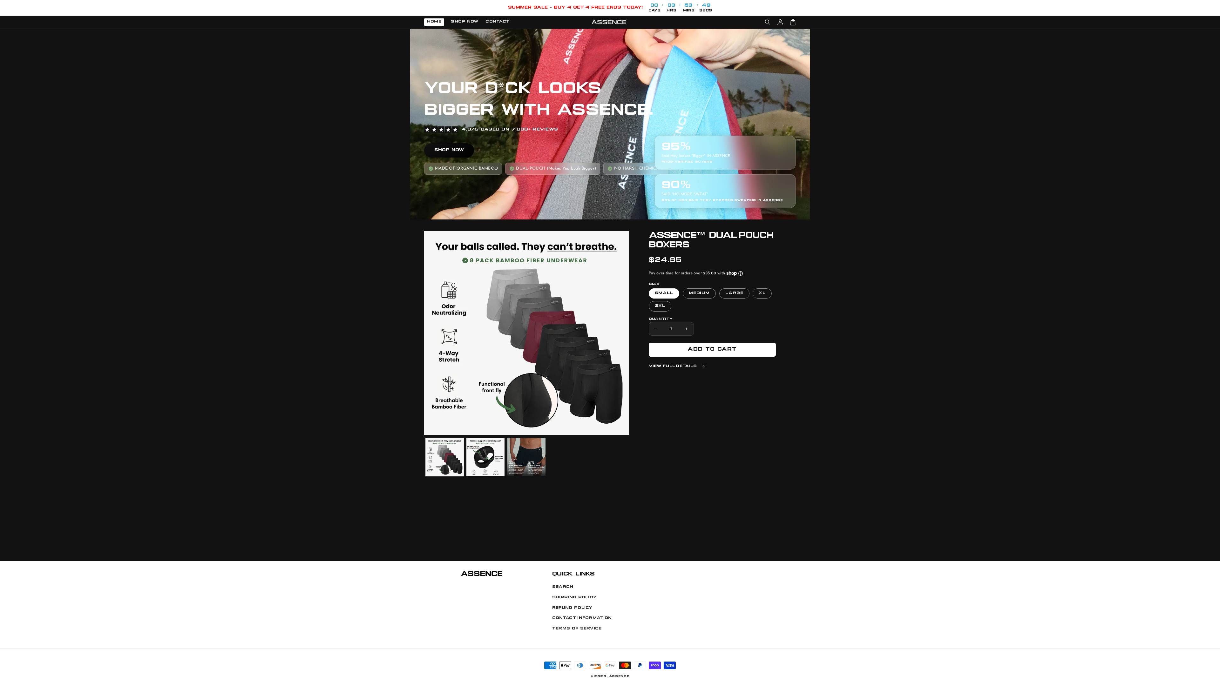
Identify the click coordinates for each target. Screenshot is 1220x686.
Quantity (661, 319)
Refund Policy (572, 608)
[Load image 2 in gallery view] (485, 457)
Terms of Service (577, 629)
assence (619, 676)
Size (654, 284)
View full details (674, 366)
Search (562, 587)
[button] (768, 22)
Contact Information (582, 618)
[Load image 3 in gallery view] (526, 457)
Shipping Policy (574, 597)
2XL (660, 306)
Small (664, 293)
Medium (699, 293)
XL (762, 293)
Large (734, 293)
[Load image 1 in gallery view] (445, 457)
